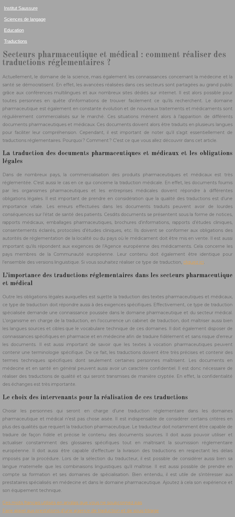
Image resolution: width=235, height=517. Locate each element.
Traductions (15, 41)
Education (14, 30)
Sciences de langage (25, 19)
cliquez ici (193, 262)
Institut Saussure (21, 8)
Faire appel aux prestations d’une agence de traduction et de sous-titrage (80, 510)
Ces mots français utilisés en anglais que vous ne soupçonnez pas (72, 502)
